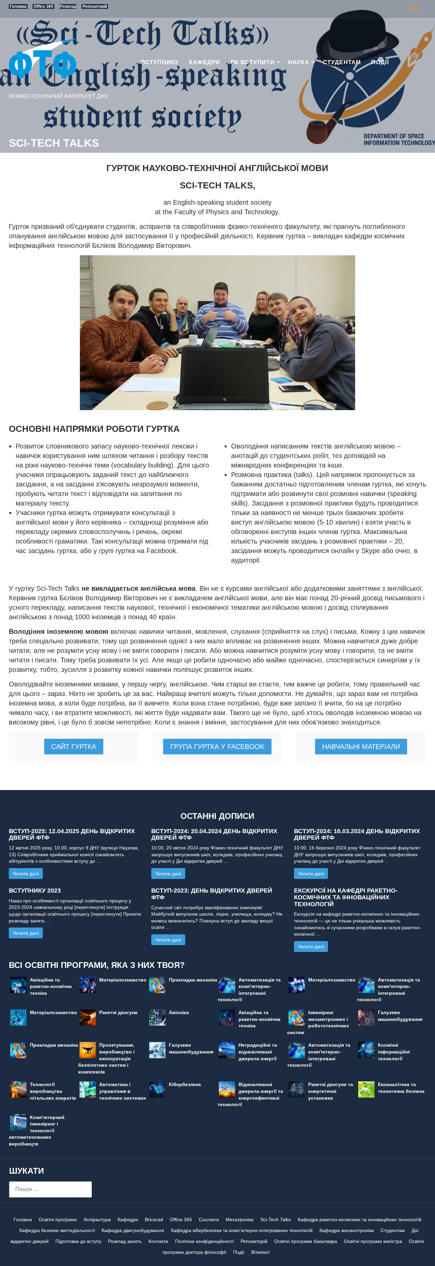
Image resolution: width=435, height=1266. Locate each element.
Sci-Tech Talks (275, 1219)
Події (380, 62)
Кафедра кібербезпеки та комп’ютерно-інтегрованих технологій (242, 1230)
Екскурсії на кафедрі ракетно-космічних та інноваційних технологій (346, 897)
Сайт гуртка (73, 746)
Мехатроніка (240, 1219)
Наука (298, 62)
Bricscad (154, 1219)
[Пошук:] (50, 1189)
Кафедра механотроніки (346, 1230)
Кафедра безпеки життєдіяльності (57, 1230)
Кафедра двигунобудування (133, 1230)
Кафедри (204, 62)
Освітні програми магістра (373, 1241)
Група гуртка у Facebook (217, 746)
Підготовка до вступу (78, 1241)
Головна (23, 1219)
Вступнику (160, 62)
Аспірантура (97, 1219)
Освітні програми (58, 1219)
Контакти (158, 1241)
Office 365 (181, 1219)
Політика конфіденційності (204, 1241)
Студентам (342, 62)
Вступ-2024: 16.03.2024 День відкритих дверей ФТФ (357, 834)
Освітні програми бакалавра (305, 1241)
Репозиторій (254, 1241)
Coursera (209, 1219)
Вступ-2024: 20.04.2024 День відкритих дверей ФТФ (214, 834)
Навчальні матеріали (361, 746)
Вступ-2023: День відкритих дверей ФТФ (211, 894)
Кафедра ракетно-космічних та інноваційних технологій (359, 1219)
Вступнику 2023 (35, 890)
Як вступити (252, 62)
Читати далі (26, 873)
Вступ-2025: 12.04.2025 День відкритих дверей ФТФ (72, 834)
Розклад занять (125, 1241)
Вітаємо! (260, 1252)
